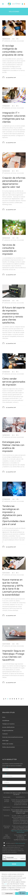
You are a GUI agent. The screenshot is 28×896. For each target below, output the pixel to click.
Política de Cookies (7, 744)
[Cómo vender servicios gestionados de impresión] (14, 361)
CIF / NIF (4, 786)
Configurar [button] (9, 893)
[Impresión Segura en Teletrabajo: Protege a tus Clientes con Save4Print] (14, 633)
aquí (5, 884)
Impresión (7, 41)
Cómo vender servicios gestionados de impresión (13, 381)
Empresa (4, 780)
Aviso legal (5, 740)
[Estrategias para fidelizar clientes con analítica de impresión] (14, 424)
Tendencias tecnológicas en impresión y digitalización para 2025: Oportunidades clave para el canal (13, 515)
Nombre (5, 767)
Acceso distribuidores (8, 727)
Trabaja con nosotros (8, 724)
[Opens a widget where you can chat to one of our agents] (22, 893)
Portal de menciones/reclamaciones (12, 737)
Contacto (5, 734)
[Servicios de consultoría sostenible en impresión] (14, 227)
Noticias (13, 41)
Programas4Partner (7, 730)
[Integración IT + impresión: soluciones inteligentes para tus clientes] (14, 95)
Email (4, 773)
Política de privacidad (8, 747)
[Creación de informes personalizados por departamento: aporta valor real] (14, 160)
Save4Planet (5, 720)
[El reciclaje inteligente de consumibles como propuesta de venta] (14, 28)
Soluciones (20, 41)
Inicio (3, 717)
